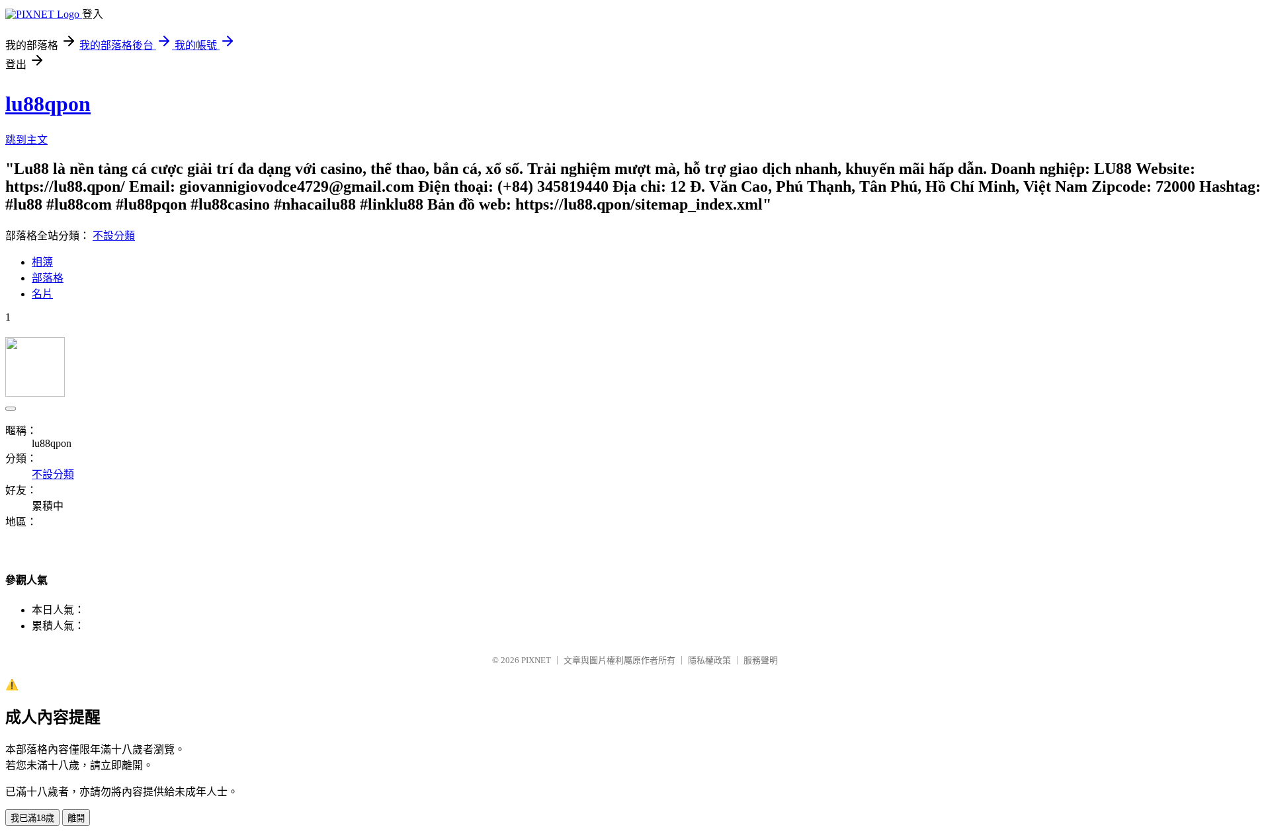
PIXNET (536, 660)
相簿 (42, 262)
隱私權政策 (709, 660)
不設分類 (114, 235)
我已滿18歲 (32, 818)
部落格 (48, 278)
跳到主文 (26, 139)
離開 (76, 818)
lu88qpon (48, 104)
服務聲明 (760, 660)
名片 (42, 294)
